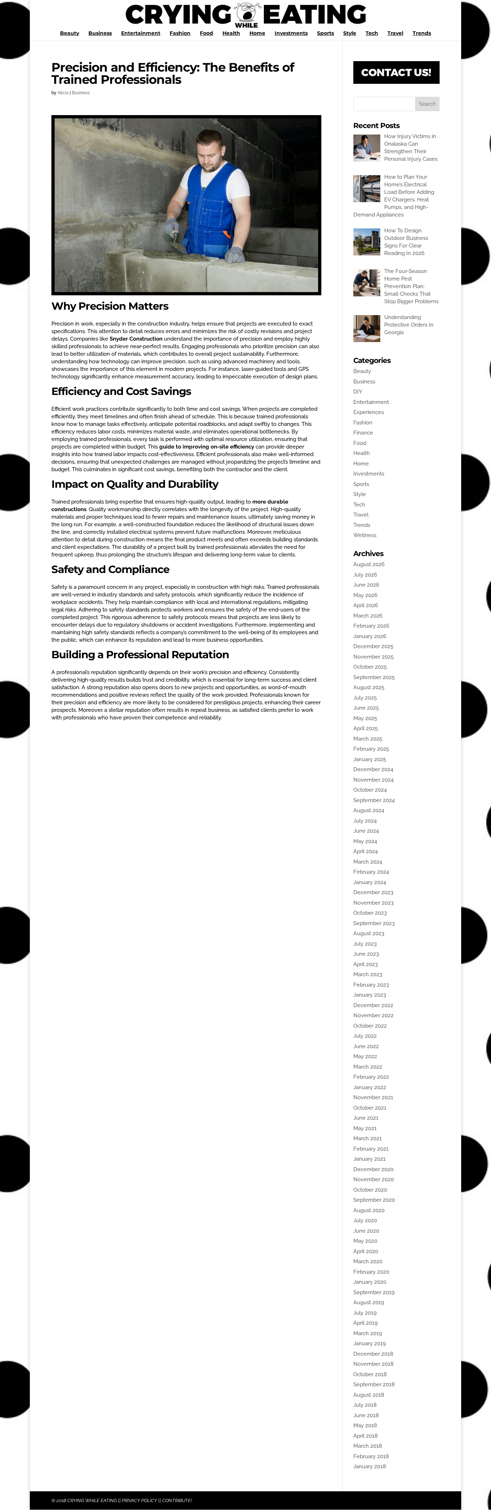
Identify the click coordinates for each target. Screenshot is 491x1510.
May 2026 (365, 595)
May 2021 (365, 1128)
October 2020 (370, 1190)
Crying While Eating (92, 1500)
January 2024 (369, 882)
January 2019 (369, 1343)
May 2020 (365, 1241)
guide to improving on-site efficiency (206, 447)
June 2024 (366, 831)
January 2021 (369, 1159)
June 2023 (366, 954)
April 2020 (365, 1251)
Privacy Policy (139, 1500)
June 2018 (366, 1415)
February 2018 (371, 1456)
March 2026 (367, 616)
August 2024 (368, 810)
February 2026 (371, 626)
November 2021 (373, 1097)
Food (206, 33)
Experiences (368, 412)
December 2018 (373, 1354)
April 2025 (365, 728)
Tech (372, 33)
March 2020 (367, 1261)
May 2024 (365, 841)
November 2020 (373, 1179)
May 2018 (365, 1425)
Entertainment (140, 33)
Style (349, 33)
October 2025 (370, 667)
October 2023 (370, 913)
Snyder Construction (136, 339)
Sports (325, 33)
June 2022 (366, 1046)
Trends (422, 33)
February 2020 (371, 1272)
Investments (291, 33)
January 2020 (369, 1282)
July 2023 (365, 944)
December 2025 (373, 646)
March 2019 (367, 1333)
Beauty (69, 33)
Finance (363, 432)
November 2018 (373, 1364)
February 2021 (371, 1149)
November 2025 (373, 657)
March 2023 (367, 974)
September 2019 (374, 1292)
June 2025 (366, 708)
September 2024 (374, 800)
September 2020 (374, 1200)
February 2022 (371, 1077)
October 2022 (370, 1026)
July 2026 (365, 575)
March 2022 (367, 1067)
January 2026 (369, 636)
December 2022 (373, 1005)
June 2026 (366, 585)
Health (231, 33)
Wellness (364, 535)
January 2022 (369, 1087)
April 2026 (365, 605)
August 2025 (368, 687)
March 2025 (367, 739)
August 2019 (368, 1302)
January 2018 (369, 1466)
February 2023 (371, 985)
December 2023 (373, 892)
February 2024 (371, 872)
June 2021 (365, 1118)
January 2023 (369, 995)
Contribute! (177, 1500)
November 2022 (373, 1015)
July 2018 (365, 1405)
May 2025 (365, 718)
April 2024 (365, 851)
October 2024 (370, 790)
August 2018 (368, 1395)
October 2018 (370, 1374)
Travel (395, 33)
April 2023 (365, 964)
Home (257, 33)
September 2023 (374, 923)
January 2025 (369, 759)
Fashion (180, 33)
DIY (357, 391)
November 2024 (373, 780)
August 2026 (369, 564)
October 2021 (369, 1108)
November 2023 (373, 903)
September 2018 (374, 1384)
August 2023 (368, 933)
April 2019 (365, 1323)
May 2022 (365, 1056)
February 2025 (371, 749)
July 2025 (365, 698)
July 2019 (365, 1313)
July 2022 (365, 1036)
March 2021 (367, 1138)
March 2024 (367, 862)
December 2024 (373, 769)
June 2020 (366, 1231)
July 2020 (365, 1220)
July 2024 (365, 821)
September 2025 (374, 677)
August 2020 (369, 1210)
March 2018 (367, 1446)
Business (100, 33)
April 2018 (365, 1436)
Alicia (63, 92)
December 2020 (373, 1169)
